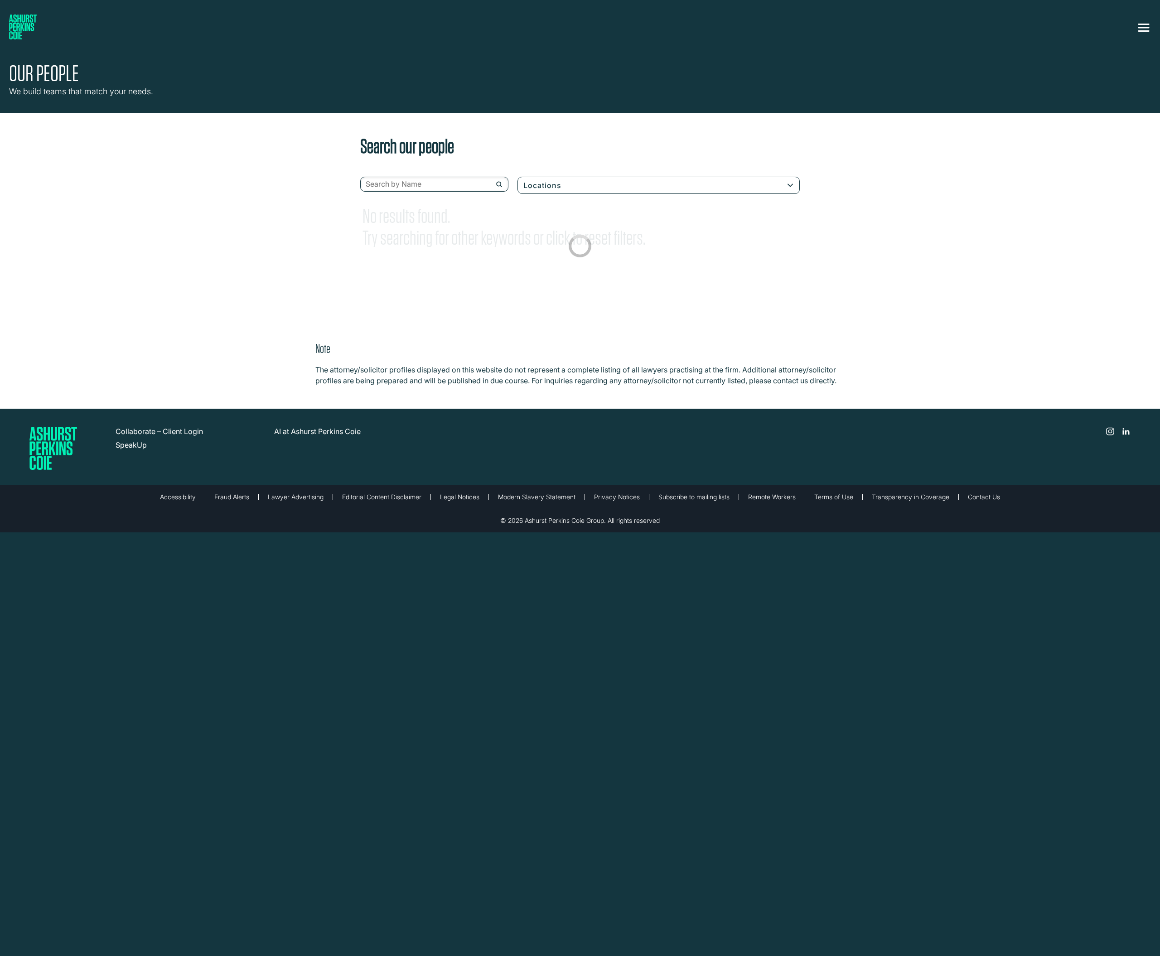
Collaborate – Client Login (159, 431)
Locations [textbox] (542, 185)
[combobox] (434, 184)
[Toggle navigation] (1143, 26)
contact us (790, 380)
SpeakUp (131, 444)
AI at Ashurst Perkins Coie (317, 431)
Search (499, 184)
